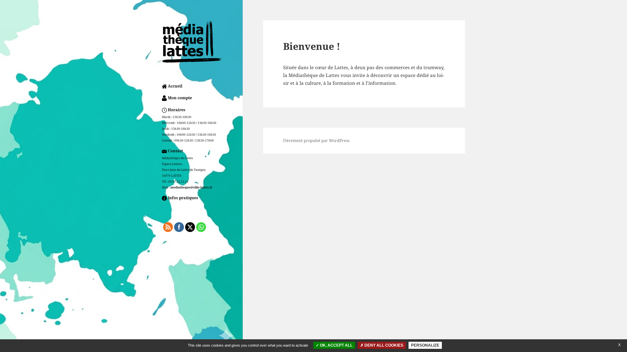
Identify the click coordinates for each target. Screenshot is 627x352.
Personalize (425, 345)
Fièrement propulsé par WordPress (316, 140)
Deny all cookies (383, 345)
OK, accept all (336, 345)
